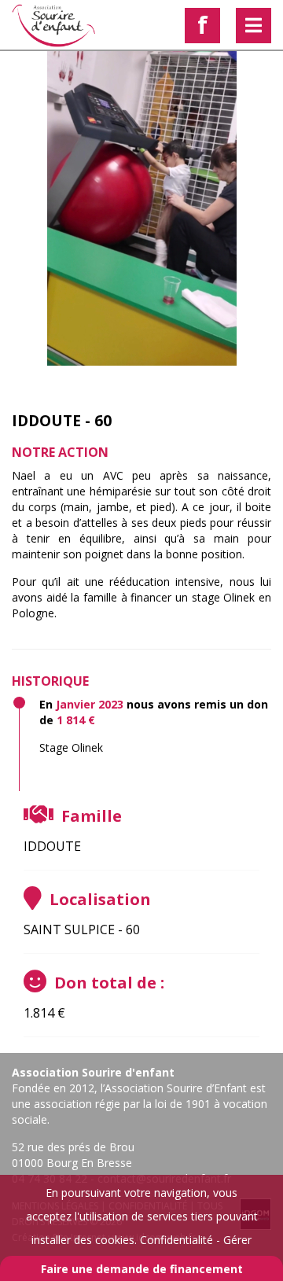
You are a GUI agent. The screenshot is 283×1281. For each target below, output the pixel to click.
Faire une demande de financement (142, 1268)
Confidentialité (176, 1239)
